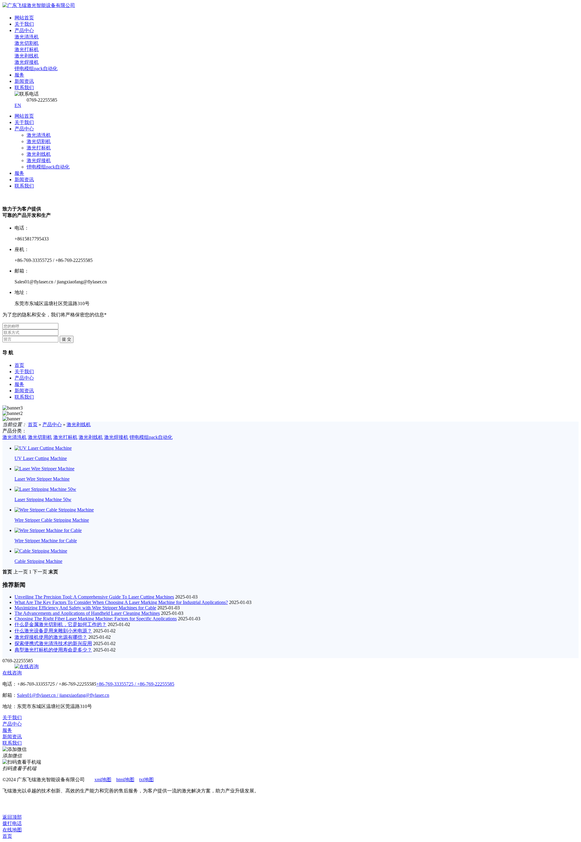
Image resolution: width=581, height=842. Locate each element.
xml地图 (102, 779)
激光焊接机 (39, 160)
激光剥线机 (39, 154)
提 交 (66, 339)
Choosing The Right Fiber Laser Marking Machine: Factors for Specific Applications (96, 618)
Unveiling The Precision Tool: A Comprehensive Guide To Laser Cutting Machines (94, 596)
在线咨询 (12, 672)
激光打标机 (39, 147)
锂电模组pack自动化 (48, 166)
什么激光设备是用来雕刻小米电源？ (53, 630)
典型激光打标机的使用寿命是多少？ (53, 649)
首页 (19, 365)
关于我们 (24, 122)
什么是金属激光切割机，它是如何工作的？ (61, 624)
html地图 (125, 779)
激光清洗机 (39, 135)
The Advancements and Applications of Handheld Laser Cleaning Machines (87, 613)
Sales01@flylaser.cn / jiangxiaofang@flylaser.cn (63, 695)
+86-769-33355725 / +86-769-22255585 (135, 684)
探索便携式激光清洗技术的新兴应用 (53, 643)
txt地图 (146, 779)
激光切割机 (39, 141)
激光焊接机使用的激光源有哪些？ (51, 637)
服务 (19, 173)
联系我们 (24, 185)
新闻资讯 (24, 179)
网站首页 (24, 116)
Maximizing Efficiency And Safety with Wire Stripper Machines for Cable (85, 607)
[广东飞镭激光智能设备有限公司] (38, 5)
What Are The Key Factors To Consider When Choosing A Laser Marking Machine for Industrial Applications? (121, 602)
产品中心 (24, 128)
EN (18, 105)
